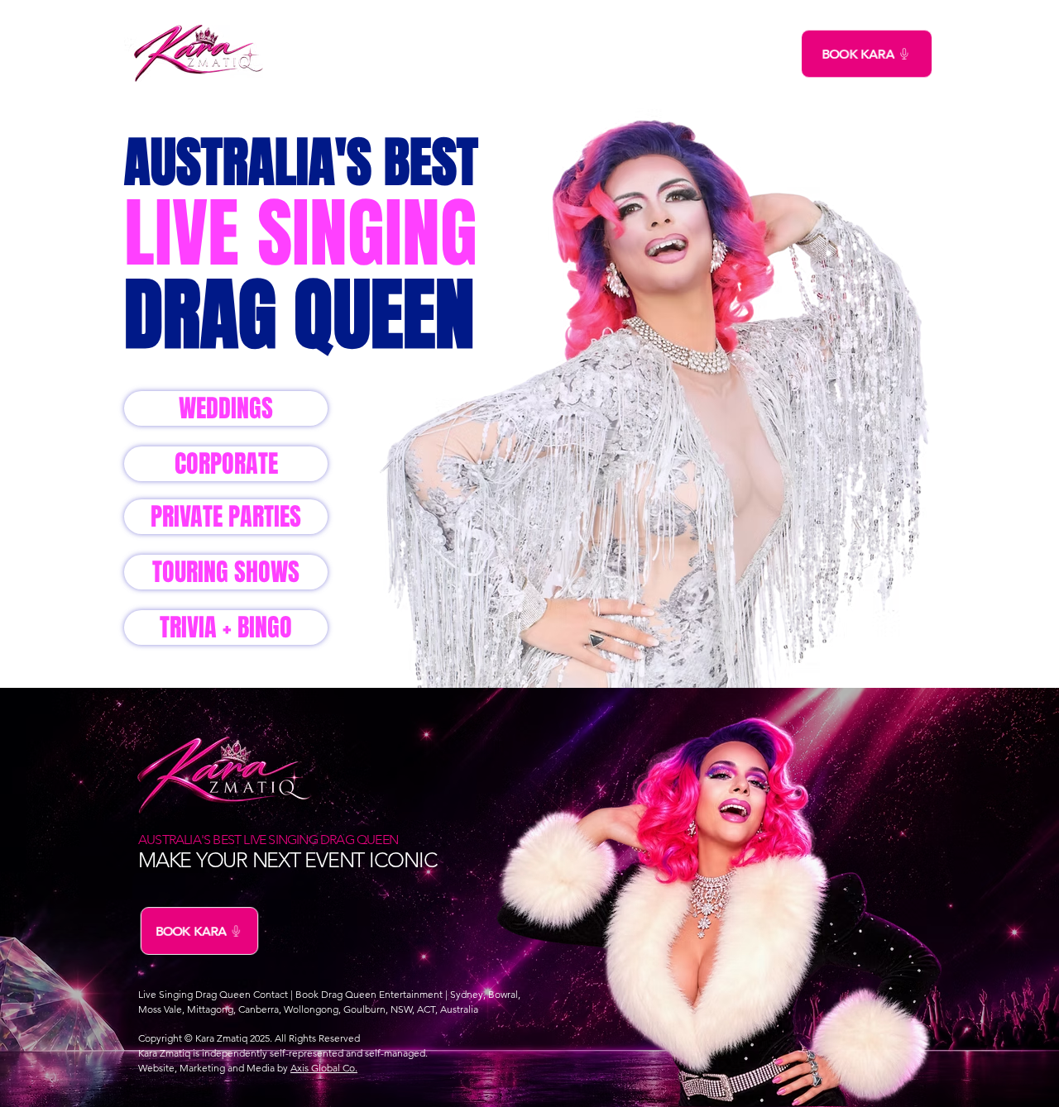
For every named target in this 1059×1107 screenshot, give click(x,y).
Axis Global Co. (323, 1068)
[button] (423, 54)
